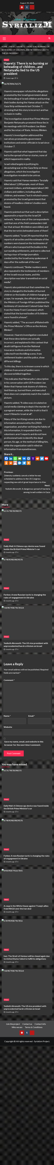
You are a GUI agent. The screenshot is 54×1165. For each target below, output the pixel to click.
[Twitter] (42, 458)
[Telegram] (24, 463)
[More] (29, 463)
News (6, 899)
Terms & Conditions (33, 1027)
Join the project (13, 1024)
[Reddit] (37, 458)
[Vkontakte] (24, 458)
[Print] (11, 463)
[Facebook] (6, 458)
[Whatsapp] (15, 458)
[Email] (20, 458)
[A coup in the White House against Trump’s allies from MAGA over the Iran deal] (27, 886)
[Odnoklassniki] (6, 463)
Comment (9, 680)
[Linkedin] (11, 458)
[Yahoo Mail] (33, 458)
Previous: (25, 477)
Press (6, 60)
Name (7, 716)
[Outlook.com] (20, 463)
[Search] (49, 38)
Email (31, 716)
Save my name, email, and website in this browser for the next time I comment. (23, 743)
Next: (27, 488)
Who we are (17, 1027)
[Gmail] (15, 463)
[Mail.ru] (29, 458)
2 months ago (10, 552)
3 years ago (10, 78)
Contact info (40, 1024)
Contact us (27, 1024)
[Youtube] (46, 458)
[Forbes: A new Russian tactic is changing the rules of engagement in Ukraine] (27, 574)
